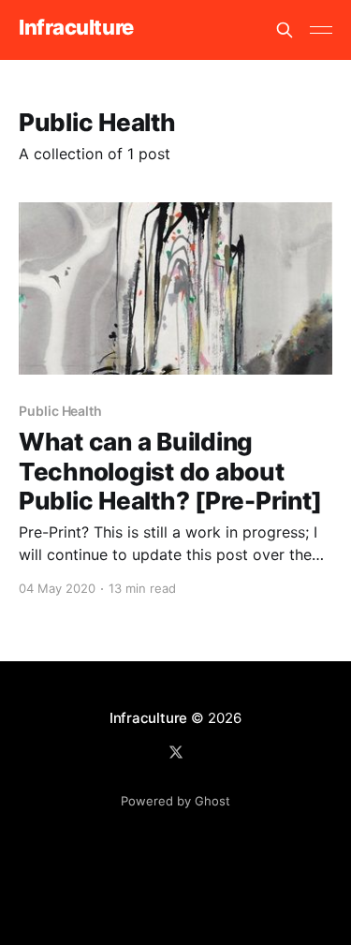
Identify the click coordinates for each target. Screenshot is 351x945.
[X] (175, 752)
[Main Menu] (321, 30)
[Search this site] (285, 30)
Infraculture (76, 27)
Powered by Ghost (175, 800)
